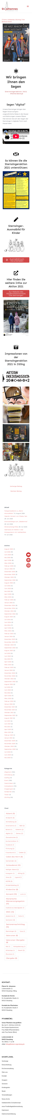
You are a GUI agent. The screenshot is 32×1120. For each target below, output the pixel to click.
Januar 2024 (8, 636)
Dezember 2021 (9, 707)
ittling (21, 873)
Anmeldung (8, 775)
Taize (22, 931)
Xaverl (21, 950)
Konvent (11, 894)
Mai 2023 (7, 659)
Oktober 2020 (9, 746)
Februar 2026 (8, 566)
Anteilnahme (11, 826)
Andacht (10, 818)
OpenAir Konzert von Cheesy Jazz (15, 516)
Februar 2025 (8, 600)
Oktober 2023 (9, 645)
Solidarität (11, 19)
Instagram (10, 873)
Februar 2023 (8, 667)
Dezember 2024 (9, 605)
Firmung (10, 848)
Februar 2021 (8, 735)
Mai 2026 (7, 557)
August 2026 (8, 549)
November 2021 (9, 710)
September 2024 (10, 614)
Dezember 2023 (9, 639)
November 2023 (9, 642)
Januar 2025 (8, 602)
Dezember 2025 (9, 571)
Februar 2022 (8, 701)
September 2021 (9, 715)
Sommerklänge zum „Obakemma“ (16, 521)
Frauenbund (11, 852)
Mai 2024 (7, 625)
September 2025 (10, 580)
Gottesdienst (8, 786)
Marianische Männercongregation (15, 901)
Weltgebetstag (19, 946)
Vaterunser (12, 935)
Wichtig (18, 19)
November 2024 (9, 608)
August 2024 (8, 616)
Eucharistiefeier (12, 841)
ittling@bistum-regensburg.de (15, 1044)
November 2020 (9, 743)
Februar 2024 (8, 633)
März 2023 (7, 664)
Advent (10, 813)
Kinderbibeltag (12, 885)
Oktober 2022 (9, 678)
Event (5, 19)
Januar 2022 (8, 704)
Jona (9, 877)
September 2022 (10, 681)
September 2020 (10, 749)
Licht (23, 894)
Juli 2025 (7, 586)
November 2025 (9, 574)
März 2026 (7, 563)
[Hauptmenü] (27, 6)
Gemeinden (11, 861)
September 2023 (10, 648)
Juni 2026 (7, 554)
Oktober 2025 (9, 577)
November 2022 (9, 676)
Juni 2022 (7, 690)
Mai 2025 (7, 591)
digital (9, 833)
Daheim (20, 829)
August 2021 (8, 718)
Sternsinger (11, 931)
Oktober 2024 (9, 611)
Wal (8, 946)
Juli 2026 (7, 552)
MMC (10, 912)
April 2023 (7, 662)
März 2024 (7, 631)
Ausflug (7, 777)
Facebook (10, 845)
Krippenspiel (8, 789)
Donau (19, 833)
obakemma (10, 916)
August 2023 (8, 650)
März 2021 (7, 732)
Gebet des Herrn (14, 857)
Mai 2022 (7, 693)
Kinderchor (12, 889)
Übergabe (11, 958)
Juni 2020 (7, 755)
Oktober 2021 (8, 712)
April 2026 (7, 560)
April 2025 (7, 594)
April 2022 (7, 695)
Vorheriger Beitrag (16, 486)
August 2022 (8, 684)
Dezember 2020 (9, 741)
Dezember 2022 (9, 673)
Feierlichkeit (8, 783)
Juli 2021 (7, 721)
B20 (22, 826)
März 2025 (7, 597)
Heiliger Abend (12, 869)
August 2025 (8, 583)
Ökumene (10, 954)
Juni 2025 (7, 588)
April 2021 (7, 729)
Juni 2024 (7, 622)
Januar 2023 (8, 670)
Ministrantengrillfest (11, 527)
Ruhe (21, 916)
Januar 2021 (8, 738)
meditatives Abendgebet (15, 908)
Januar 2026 (8, 569)
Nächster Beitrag (16, 491)
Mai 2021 (7, 726)
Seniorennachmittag (15, 925)
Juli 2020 (7, 752)
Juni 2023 (7, 656)
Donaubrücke (12, 837)
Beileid (9, 829)
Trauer (6, 794)
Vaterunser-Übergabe (15, 941)
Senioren (10, 920)
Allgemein (7, 772)
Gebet (22, 852)
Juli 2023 (7, 653)
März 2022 (7, 698)
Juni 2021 (7, 724)
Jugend (18, 877)
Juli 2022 (7, 687)
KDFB (9, 881)
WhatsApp (10, 950)
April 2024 (7, 628)
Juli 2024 (7, 619)
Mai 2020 (7, 757)
